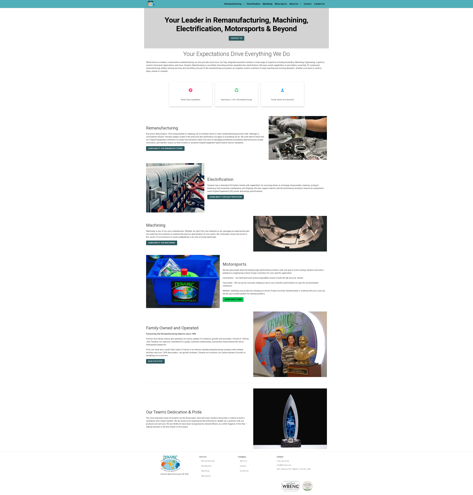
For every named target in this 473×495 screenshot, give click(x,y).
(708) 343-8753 (283, 461)
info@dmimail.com (284, 465)
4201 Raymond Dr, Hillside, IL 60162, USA (293, 469)
